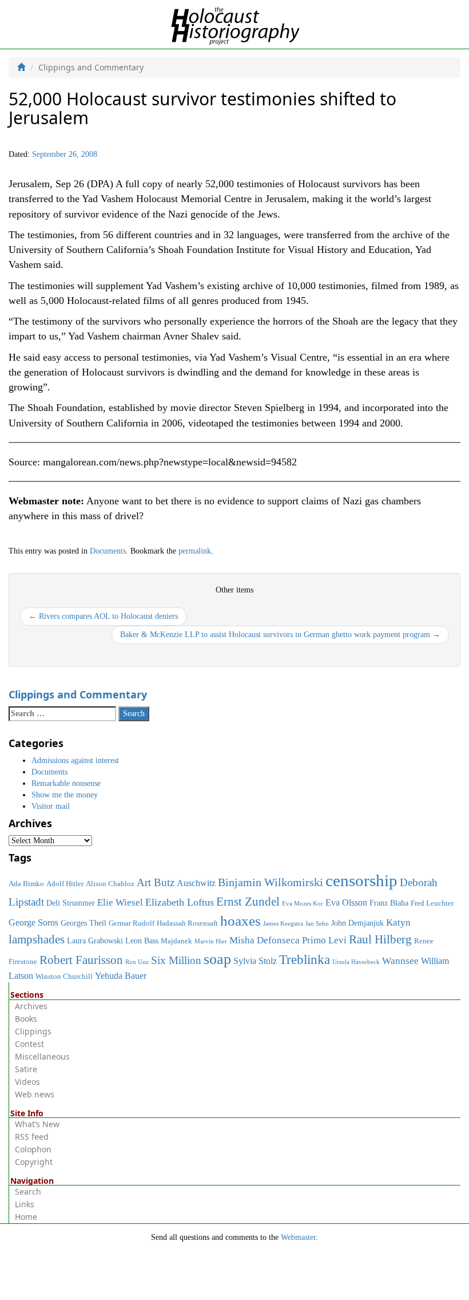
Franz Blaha (388, 902)
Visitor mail (50, 806)
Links (24, 1204)
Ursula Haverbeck (356, 962)
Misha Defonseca (264, 940)
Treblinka (304, 959)
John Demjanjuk (357, 922)
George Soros (33, 922)
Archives (31, 1006)
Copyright (34, 1161)
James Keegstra (283, 923)
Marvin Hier (210, 941)
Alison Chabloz (110, 884)
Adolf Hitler (65, 884)
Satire (26, 1069)
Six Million (176, 960)
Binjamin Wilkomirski (270, 882)
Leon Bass (141, 940)
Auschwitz (196, 883)
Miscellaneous (42, 1056)
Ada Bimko (26, 884)
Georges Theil (83, 922)
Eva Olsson (346, 902)
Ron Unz (137, 962)
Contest (29, 1043)
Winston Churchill (64, 977)
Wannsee (400, 960)
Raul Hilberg (380, 939)
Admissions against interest (75, 760)
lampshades (37, 939)
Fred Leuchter (432, 903)
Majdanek (176, 941)
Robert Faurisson (81, 960)
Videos (27, 1081)
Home (26, 1216)
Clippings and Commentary (78, 694)
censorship (361, 880)
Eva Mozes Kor (302, 903)
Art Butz (155, 882)
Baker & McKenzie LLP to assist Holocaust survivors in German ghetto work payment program (280, 634)
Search (28, 1191)
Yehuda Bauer (120, 976)
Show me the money (64, 795)
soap (217, 959)
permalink (194, 551)
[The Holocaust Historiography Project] (234, 23)
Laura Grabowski (95, 940)
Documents (108, 551)
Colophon (33, 1149)
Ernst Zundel (248, 901)
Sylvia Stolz (255, 961)
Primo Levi (324, 940)
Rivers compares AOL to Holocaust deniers (103, 616)
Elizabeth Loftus (179, 902)
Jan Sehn (317, 923)
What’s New (37, 1124)
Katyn (398, 922)
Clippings (33, 1031)
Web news (34, 1094)
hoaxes (240, 920)
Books (26, 1018)
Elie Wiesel (120, 902)
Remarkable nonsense (66, 783)
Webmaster (298, 1237)
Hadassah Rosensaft (187, 923)
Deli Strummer (70, 902)
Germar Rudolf (131, 923)
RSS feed (32, 1136)
